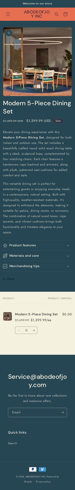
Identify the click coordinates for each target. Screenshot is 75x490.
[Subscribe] (62, 412)
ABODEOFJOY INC (36, 476)
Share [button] (10, 279)
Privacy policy (43, 481)
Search (12, 443)
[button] (8, 14)
